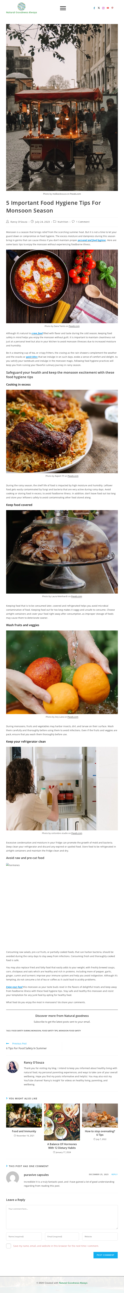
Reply (115, 1174)
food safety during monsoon (26, 1030)
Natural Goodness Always (73, 1283)
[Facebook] (94, 8)
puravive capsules (36, 1175)
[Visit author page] (12, 1067)
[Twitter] (99, 8)
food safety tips (50, 1030)
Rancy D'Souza (18, 221)
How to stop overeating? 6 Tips (100, 1133)
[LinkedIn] (103, 8)
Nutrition (63, 221)
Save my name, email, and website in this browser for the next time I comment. (56, 1245)
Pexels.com (75, 193)
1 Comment (82, 221)
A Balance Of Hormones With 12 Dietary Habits (62, 1145)
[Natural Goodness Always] (21, 6)
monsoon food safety (70, 1030)
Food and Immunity (24, 1131)
